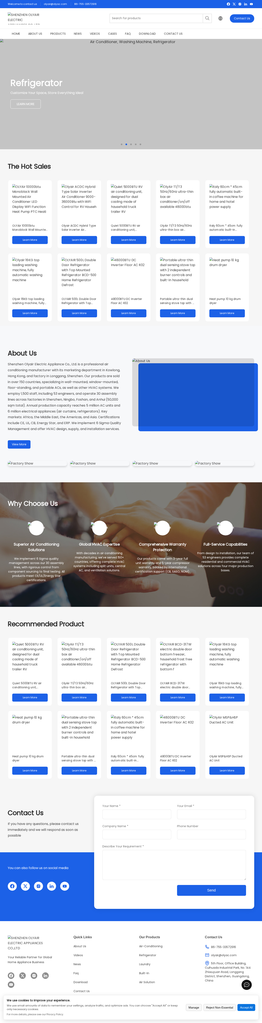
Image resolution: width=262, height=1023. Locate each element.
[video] (193, 392)
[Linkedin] (245, 4)
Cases (112, 34)
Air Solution (147, 982)
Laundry (144, 964)
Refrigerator (147, 955)
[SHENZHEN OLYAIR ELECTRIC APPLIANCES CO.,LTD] (24, 18)
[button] (121, 144)
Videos (95, 34)
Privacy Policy (54, 1014)
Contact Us (242, 18)
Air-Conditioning (151, 946)
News (78, 34)
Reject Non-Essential (219, 1007)
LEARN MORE (25, 106)
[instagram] (240, 4)
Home (16, 34)
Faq (128, 34)
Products (58, 34)
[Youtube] (251, 4)
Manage (194, 1007)
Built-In (144, 973)
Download (147, 34)
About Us (35, 34)
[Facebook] (228, 4)
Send (211, 890)
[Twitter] (234, 4)
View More (19, 444)
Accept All (246, 1007)
